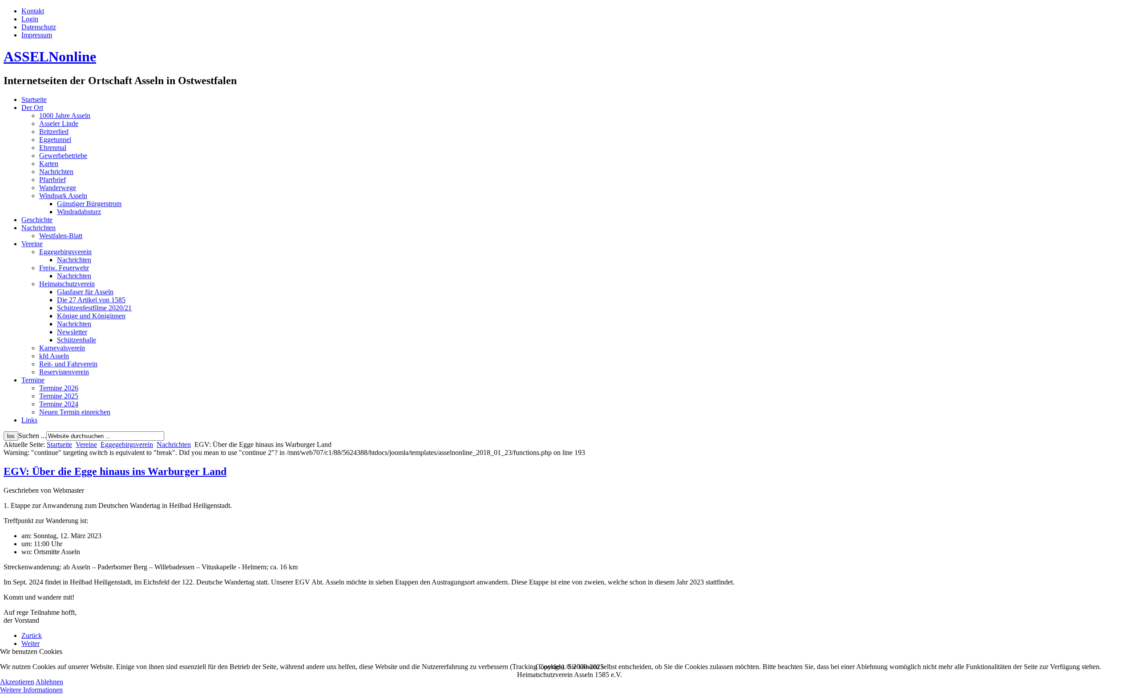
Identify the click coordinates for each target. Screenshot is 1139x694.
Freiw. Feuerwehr (64, 268)
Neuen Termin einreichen (74, 412)
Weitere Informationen (31, 690)
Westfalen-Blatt (60, 235)
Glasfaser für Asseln (85, 292)
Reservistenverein (64, 372)
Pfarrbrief (52, 179)
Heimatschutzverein (67, 284)
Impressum (36, 35)
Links (29, 420)
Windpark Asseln (63, 195)
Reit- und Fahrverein (68, 364)
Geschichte (37, 219)
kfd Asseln (54, 356)
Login (29, 19)
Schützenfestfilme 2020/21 (94, 308)
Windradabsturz (79, 211)
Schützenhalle (76, 340)
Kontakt (32, 11)
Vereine (32, 244)
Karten (48, 163)
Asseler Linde (58, 123)
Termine (32, 380)
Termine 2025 (58, 396)
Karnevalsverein (62, 348)
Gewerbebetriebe (63, 155)
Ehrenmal (52, 147)
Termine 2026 (58, 388)
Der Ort (32, 107)
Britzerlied (54, 131)
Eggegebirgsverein (65, 252)
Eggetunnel (55, 139)
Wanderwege (57, 187)
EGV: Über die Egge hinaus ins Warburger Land (115, 471)
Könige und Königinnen (91, 316)
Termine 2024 (58, 404)
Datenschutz (38, 27)
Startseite (34, 99)
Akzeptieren (17, 682)
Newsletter (72, 332)
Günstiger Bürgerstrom (89, 203)
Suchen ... (32, 435)
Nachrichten (56, 171)
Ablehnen (49, 682)
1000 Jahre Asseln (64, 115)
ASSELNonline (50, 57)
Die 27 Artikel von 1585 (91, 300)
